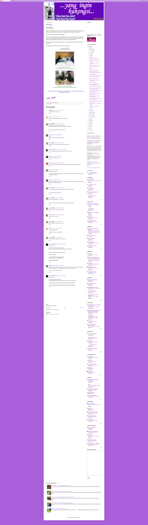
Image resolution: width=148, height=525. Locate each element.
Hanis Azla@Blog (91, 238)
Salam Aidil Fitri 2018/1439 (92, 221)
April (90, 54)
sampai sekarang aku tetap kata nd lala (94, 147)
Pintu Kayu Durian (91, 381)
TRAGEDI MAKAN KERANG (93, 357)
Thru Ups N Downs (92, 235)
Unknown (50, 228)
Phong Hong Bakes (92, 427)
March (90, 52)
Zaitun (50, 179)
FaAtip (50, 156)
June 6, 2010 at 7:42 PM (57, 228)
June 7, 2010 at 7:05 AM (58, 237)
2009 (89, 46)
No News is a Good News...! (94, 66)
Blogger (79, 517)
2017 (89, 128)
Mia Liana (90, 360)
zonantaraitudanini (92, 283)
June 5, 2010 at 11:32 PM (58, 110)
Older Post (81, 307)
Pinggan (89, 313)
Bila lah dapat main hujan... (94, 58)
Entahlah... (90, 367)
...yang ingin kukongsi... (93, 172)
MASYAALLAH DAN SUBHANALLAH (94, 288)
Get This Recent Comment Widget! (93, 167)
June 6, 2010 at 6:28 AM (58, 162)
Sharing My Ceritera (92, 271)
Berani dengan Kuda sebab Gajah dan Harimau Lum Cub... (95, 76)
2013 (89, 122)
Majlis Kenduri (90, 280)
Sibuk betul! (90, 214)
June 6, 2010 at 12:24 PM (58, 187)
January (90, 49)
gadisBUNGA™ (91, 316)
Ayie (49, 116)
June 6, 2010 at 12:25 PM (58, 197)
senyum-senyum (91, 337)
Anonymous (93, 135)
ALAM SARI (90, 356)
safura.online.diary (92, 195)
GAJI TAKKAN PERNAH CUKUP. (93, 264)
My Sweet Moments (92, 415)
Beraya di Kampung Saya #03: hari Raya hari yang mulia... (62, 502)
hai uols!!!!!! (90, 349)
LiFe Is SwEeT (91, 208)
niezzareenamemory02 (92, 348)
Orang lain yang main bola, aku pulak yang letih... (94, 94)
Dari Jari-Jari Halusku (92, 333)
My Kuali (90, 408)
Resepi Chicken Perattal (92, 272)
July (90, 109)
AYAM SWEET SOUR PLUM (93, 444)
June (90, 57)
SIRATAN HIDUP (91, 392)
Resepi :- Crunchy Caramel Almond (94, 326)
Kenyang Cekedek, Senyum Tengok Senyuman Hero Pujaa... (95, 72)
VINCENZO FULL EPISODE (93, 338)
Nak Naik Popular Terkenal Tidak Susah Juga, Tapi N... (95, 89)
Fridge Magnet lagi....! (93, 74)
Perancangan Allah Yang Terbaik (93, 242)
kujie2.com (90, 320)
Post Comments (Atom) (55, 309)
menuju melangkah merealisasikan (92, 325)
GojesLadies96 (90, 284)
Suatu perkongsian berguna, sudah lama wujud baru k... (95, 91)
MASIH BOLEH (90, 368)
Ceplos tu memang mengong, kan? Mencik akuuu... (95, 101)
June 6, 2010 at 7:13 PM (58, 221)
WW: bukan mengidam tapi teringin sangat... (60, 508)
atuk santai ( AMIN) (52, 243)
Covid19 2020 (90, 196)
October (90, 113)
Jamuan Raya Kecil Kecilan (92, 217)
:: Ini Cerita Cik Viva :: (92, 184)
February (91, 50)
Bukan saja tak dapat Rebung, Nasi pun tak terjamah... (95, 99)
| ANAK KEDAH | (91, 179)
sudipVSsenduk (91, 241)
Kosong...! (49, 24)
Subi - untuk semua (91, 334)
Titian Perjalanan (91, 403)
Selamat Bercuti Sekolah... (94, 70)
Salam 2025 (90, 185)
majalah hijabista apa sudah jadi (93, 141)
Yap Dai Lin (93, 140)
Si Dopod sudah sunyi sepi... (94, 78)
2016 (89, 126)
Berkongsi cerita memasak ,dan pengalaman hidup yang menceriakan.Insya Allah (94, 311)
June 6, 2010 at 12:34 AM (57, 134)
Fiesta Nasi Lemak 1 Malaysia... (95, 65)
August (90, 110)
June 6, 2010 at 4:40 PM (59, 214)
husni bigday (90, 246)
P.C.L (89, 384)
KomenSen (90, 263)
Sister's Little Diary (92, 395)
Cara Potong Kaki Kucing (92, 321)
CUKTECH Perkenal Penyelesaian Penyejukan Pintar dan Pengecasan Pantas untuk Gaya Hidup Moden (94, 259)
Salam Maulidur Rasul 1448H (93, 254)
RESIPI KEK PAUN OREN (92, 432)
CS (49, 169)
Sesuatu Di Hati (90, 345)
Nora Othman (93, 146)
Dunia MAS (90, 435)
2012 (89, 120)
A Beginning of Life (92, 266)
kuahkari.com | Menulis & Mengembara (93, 295)
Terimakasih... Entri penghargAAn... (95, 86)
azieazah (50, 123)
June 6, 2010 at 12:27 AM (58, 123)
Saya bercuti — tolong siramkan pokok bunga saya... (61, 485)
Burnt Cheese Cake (91, 209)
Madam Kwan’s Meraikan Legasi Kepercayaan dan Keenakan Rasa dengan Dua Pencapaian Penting (94, 231)
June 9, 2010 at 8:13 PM (61, 275)
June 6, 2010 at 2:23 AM (61, 149)
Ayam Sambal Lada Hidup (92, 440)
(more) (99, 150)
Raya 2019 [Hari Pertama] (92, 416)
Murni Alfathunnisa (52, 149)
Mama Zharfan (51, 214)
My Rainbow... (91, 216)
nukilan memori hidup (92, 245)
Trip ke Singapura (91, 189)
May (90, 55)
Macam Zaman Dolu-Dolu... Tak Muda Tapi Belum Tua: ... (95, 85)
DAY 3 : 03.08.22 (91, 192)
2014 (89, 123)
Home (65, 307)
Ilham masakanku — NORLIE (93, 443)
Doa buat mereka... (91, 409)
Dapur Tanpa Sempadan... (93, 431)
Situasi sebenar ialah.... (92, 173)
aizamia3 (90, 253)
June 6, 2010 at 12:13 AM (55, 116)
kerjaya (50, 103)
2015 (89, 125)
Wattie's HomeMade (92, 439)
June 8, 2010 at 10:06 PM (59, 265)
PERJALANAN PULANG (92, 279)
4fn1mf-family (91, 188)
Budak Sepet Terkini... (92, 372)
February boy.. (90, 239)
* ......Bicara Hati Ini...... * (93, 344)
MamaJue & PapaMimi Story (93, 257)
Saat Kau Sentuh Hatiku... (93, 389)
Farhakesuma (51, 265)
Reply (50, 113)
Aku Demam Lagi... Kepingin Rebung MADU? (94, 96)
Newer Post (48, 307)
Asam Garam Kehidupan (93, 412)
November (91, 115)
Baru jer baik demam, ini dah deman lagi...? (94, 80)
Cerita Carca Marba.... (93, 82)
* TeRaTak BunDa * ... (92, 220)
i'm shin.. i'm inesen (92, 364)
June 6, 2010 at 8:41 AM (56, 179)
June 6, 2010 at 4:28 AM (56, 156)
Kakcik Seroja (51, 162)
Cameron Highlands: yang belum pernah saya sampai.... (62, 491)
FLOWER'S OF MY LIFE (92, 287)
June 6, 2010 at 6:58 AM (54, 169)
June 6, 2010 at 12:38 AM (58, 142)
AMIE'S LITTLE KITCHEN (93, 203)
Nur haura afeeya (94, 152)
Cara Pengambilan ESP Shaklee (93, 396)
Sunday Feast (90, 428)
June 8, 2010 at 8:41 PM (61, 243)
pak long (50, 134)
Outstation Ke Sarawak (92, 361)
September (91, 112)
